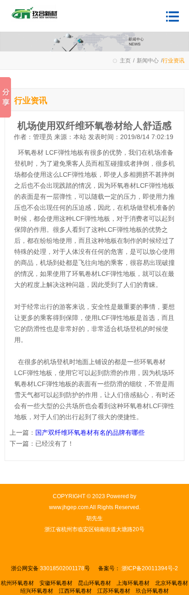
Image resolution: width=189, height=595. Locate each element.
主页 (125, 60)
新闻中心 (148, 60)
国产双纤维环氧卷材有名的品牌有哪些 (90, 432)
